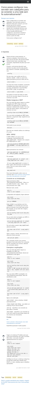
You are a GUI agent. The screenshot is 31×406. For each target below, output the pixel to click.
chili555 (19, 367)
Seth (20, 328)
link (7, 319)
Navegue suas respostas (7, 18)
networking (10, 43)
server (15, 43)
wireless (21, 43)
